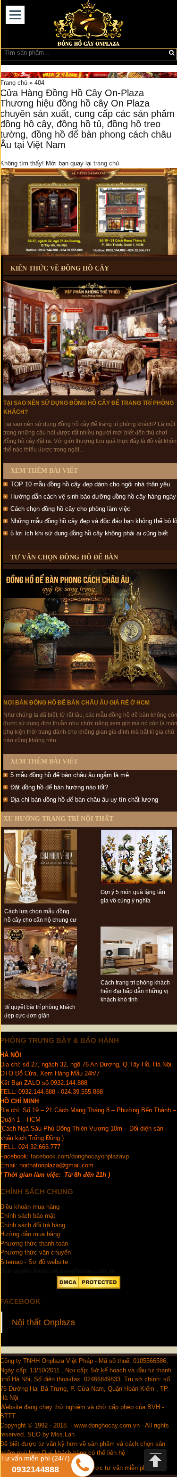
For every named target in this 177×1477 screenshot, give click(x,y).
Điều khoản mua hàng (29, 1206)
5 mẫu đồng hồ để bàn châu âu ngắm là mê (69, 775)
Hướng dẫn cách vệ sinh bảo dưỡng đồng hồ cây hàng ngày (93, 496)
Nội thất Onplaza (43, 1322)
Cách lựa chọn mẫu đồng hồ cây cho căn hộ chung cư (40, 915)
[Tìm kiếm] (172, 53)
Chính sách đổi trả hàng (32, 1225)
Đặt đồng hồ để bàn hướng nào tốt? (59, 787)
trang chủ (106, 163)
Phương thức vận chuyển (36, 1252)
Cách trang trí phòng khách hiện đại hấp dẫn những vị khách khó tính (135, 991)
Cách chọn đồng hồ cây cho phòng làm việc (70, 508)
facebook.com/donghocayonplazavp (80, 1156)
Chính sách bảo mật (27, 1215)
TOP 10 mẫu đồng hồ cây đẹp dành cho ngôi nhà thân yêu (90, 484)
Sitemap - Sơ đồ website (34, 1261)
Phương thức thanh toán (34, 1243)
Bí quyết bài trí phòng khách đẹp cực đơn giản (40, 1011)
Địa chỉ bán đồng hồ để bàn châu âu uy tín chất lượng (84, 799)
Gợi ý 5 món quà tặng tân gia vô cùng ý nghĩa (133, 896)
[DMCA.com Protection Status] (88, 1282)
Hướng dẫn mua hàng (30, 1234)
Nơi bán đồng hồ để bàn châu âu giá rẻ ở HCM (76, 702)
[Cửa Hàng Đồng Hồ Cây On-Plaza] (88, 24)
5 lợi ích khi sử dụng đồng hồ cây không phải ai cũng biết (89, 533)
